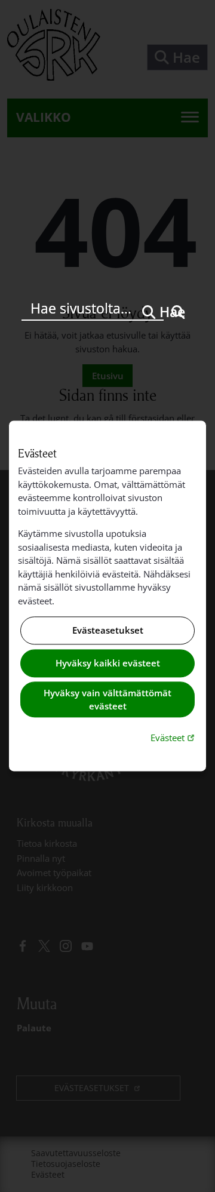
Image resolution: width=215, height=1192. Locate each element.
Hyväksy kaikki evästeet (108, 663)
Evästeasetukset (107, 631)
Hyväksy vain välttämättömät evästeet (107, 699)
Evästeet (173, 737)
